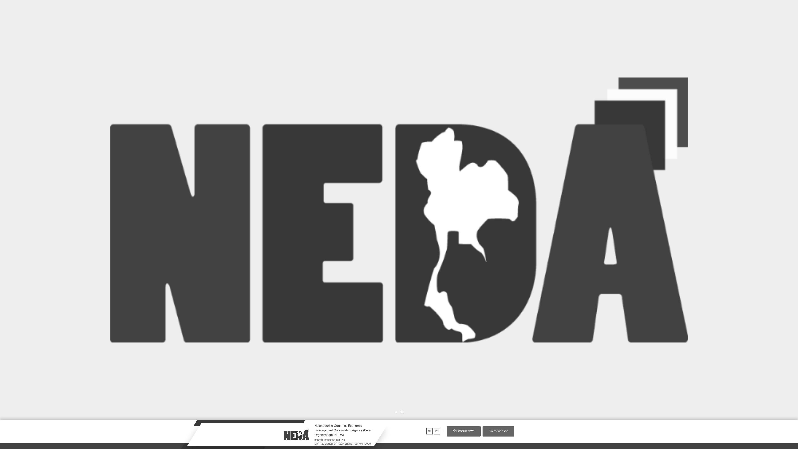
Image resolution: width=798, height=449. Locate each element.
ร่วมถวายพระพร (463, 431)
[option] (399, 210)
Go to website (498, 431)
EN (436, 431)
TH (429, 431)
